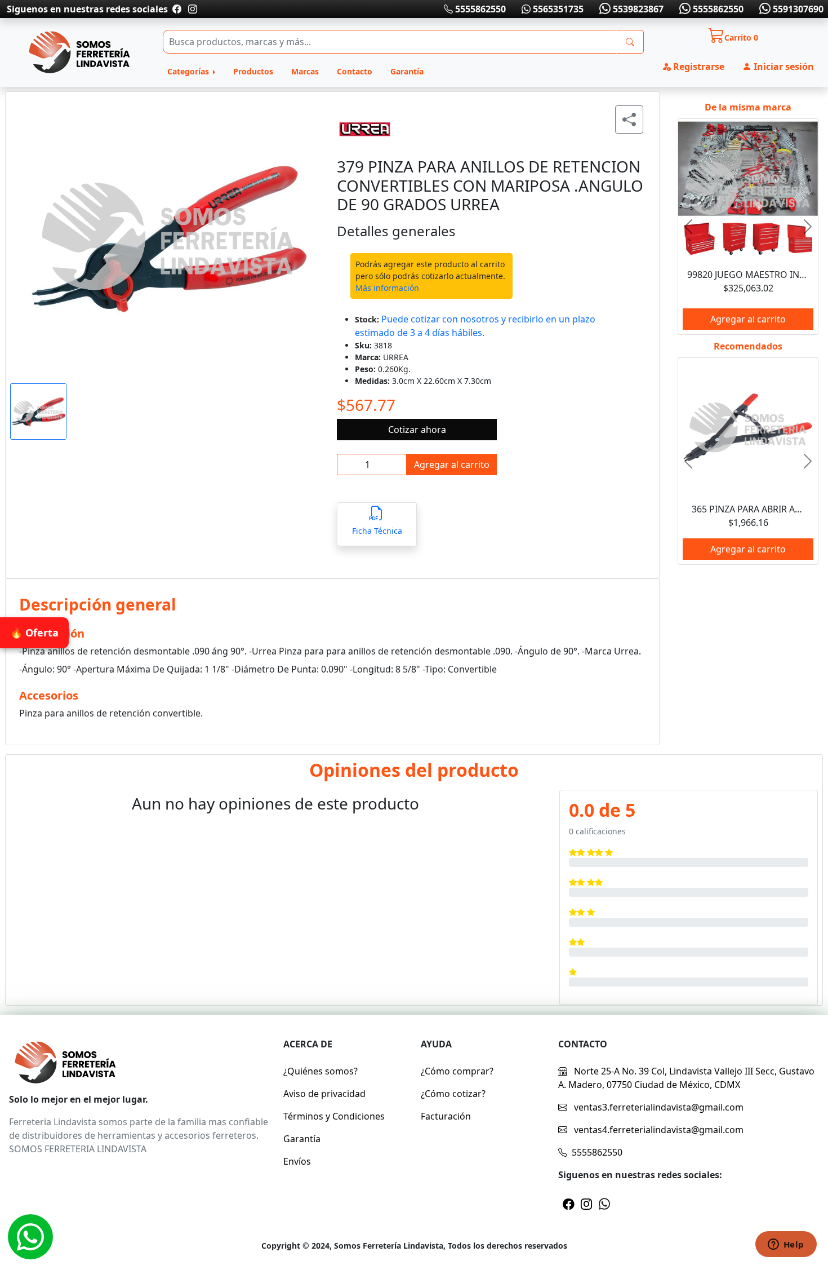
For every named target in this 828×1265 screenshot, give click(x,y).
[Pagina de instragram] (191, 9)
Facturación (446, 1116)
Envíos (297, 1161)
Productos (253, 71)
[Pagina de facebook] (176, 9)
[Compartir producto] (629, 119)
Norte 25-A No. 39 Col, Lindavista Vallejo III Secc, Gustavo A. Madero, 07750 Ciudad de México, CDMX (686, 1078)
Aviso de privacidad (324, 1093)
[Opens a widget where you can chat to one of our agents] (786, 1245)
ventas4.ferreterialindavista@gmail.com (658, 1130)
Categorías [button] (189, 71)
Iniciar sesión (782, 66)
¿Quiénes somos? (320, 1071)
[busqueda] (630, 42)
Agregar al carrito (451, 464)
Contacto (354, 71)
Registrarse (697, 66)
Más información (387, 287)
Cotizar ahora (417, 429)
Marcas (305, 71)
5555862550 (479, 9)
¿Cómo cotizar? (453, 1093)
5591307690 (797, 9)
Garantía (407, 71)
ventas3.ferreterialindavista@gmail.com (658, 1107)
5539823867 (637, 9)
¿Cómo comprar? (457, 1071)
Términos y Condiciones (334, 1116)
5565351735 (557, 9)
